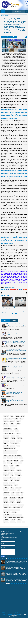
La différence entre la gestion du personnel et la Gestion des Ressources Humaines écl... (16, 359)
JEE (15, 463)
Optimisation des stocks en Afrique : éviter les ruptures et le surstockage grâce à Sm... (16, 562)
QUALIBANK (6, 487)
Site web (5, 497)
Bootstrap (5, 423)
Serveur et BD (6, 495)
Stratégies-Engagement (17, 507)
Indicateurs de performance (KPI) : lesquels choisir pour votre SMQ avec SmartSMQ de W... (16, 574)
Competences (13, 426)
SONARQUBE (13, 504)
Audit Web (6, 421)
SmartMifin (6, 502)
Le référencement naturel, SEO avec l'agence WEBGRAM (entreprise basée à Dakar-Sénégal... (20, 309)
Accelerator (6, 416)
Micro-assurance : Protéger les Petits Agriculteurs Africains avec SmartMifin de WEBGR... (15, 568)
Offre (12, 475)
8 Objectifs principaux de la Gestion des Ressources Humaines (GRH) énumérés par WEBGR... (15, 333)
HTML (16, 458)
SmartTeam (6, 504)
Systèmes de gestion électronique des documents (13, 517)
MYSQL (5, 472)
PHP (11, 480)
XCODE (18, 522)
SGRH (17, 495)
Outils (19, 477)
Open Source (18, 475)
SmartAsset (20, 497)
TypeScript (6, 522)
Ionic (22, 460)
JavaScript (10, 463)
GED (9, 287)
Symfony (14, 512)
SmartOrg (12, 502)
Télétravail (19, 519)
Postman (5, 482)
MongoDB (19, 470)
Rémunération (12, 490)
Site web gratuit (13, 497)
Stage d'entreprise (7, 507)
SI (21, 495)
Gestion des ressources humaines (10, 453)
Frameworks (6, 445)
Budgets (11, 423)
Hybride (21, 458)
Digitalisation (6, 435)
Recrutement (18, 487)
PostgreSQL (17, 480)
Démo (12, 431)
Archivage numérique (8, 418)
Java (4, 463)
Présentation (12, 482)
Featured (12, 440)
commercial (6, 426)
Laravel (11, 465)
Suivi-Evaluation (7, 512)
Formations (6, 443)
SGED (12, 495)
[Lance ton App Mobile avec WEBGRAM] (4, 386)
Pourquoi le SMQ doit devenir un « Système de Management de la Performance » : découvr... (16, 580)
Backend (18, 421)
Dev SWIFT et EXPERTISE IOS (9, 433)
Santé (13, 492)
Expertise (13, 438)
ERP (17, 435)
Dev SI (17, 431)
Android (17, 416)
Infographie (9, 460)
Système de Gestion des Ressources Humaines (12, 514)
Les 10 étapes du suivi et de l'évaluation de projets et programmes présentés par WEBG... (16, 342)
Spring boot (20, 504)
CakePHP (18, 423)
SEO (22, 492)
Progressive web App (8, 485)
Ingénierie (16, 460)
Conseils (6, 287)
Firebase (18, 440)
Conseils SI (6, 431)
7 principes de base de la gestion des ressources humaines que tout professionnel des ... (16, 350)
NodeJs (10, 472)
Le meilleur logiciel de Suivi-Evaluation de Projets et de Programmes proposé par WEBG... (15, 400)
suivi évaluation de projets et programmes (11, 509)
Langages (5, 465)
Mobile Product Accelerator (9, 470)
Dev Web (18, 433)
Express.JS (6, 440)
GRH (4, 458)
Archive (14, 320)
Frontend (13, 445)
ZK (23, 522)
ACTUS (5, 320)
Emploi (12, 435)
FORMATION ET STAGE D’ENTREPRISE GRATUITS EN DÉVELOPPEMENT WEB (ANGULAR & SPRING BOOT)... (14, 392)
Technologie (6, 519)
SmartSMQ (19, 502)
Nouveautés (6, 475)
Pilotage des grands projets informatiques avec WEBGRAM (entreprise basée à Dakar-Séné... (7, 310)
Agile (12, 416)
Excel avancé (6, 438)
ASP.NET (16, 418)
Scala (17, 492)
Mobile (12, 467)
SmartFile (13, 287)
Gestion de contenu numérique (9, 448)
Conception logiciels (7, 428)
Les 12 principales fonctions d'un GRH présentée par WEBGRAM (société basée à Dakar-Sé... (15, 368)
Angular (22, 416)
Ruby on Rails (6, 492)
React (12, 487)
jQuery (20, 463)
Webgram (17, 616)
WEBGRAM (12, 522)
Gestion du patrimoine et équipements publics (12, 455)
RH (18, 490)
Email (15, 36)
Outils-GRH (6, 480)
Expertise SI (20, 438)
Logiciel (17, 465)
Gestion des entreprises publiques (10, 450)
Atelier (21, 418)
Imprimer (10, 36)
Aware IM (12, 421)
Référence (5, 490)
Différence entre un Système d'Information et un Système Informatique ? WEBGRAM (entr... (16, 324)
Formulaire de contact (15, 443)
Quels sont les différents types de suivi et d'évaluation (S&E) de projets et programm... (15, 376)
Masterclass (6, 467)
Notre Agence (17, 472)
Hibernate (10, 458)
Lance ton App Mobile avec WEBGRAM (14, 384)
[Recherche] (26, 11)
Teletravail (13, 519)
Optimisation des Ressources (9, 477)
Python (16, 485)
